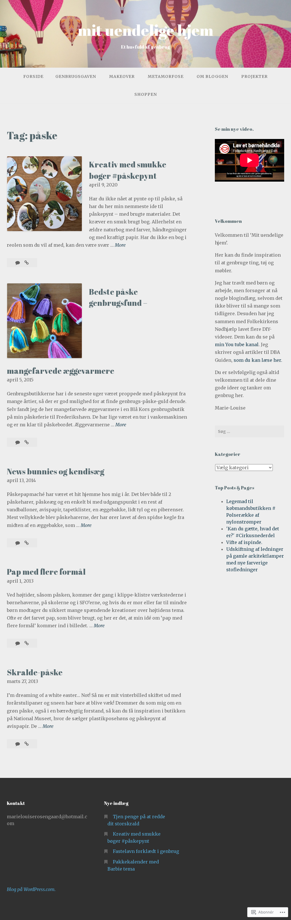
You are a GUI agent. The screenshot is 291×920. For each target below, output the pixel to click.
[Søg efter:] (249, 431)
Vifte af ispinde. (244, 542)
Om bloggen (212, 76)
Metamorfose (166, 76)
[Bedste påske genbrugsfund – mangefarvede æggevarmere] (26, 442)
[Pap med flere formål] (26, 643)
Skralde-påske (35, 672)
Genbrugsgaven (75, 76)
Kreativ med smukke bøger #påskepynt (127, 170)
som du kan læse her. (258, 360)
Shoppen (145, 94)
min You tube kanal (237, 344)
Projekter (254, 76)
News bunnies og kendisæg (55, 471)
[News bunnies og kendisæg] (26, 543)
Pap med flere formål (46, 571)
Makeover (122, 76)
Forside (33, 76)
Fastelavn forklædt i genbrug (146, 851)
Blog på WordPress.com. (31, 889)
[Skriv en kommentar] (18, 262)
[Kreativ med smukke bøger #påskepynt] (26, 262)
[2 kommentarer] (18, 543)
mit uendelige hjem (145, 30)
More (120, 245)
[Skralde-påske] (26, 744)
